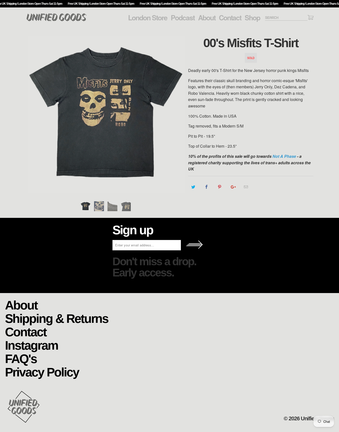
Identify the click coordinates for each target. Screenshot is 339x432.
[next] (179, 114)
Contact (230, 17)
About (206, 17)
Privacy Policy (42, 371)
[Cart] (310, 18)
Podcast (183, 17)
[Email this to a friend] (246, 187)
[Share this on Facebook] (206, 187)
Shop (252, 17)
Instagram (31, 345)
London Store (147, 17)
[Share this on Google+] (233, 187)
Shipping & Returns (56, 318)
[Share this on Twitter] (193, 187)
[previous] (34, 114)
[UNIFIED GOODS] (57, 20)
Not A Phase (284, 156)
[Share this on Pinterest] (219, 187)
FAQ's (21, 358)
